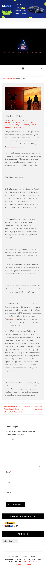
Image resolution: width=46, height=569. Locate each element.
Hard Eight (24, 125)
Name (8, 472)
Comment (10, 440)
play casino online (16, 147)
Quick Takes (20, 123)
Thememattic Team (23, 564)
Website (9, 493)
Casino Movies (11, 125)
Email (8, 482)
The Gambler (18, 127)
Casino (30, 123)
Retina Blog (28, 562)
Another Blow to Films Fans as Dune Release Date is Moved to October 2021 (13, 409)
